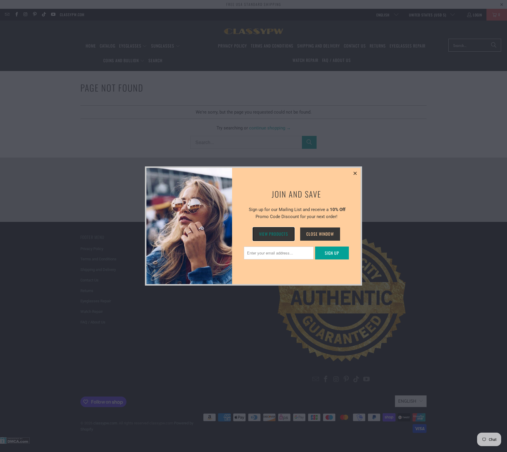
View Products (273, 234)
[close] (355, 173)
